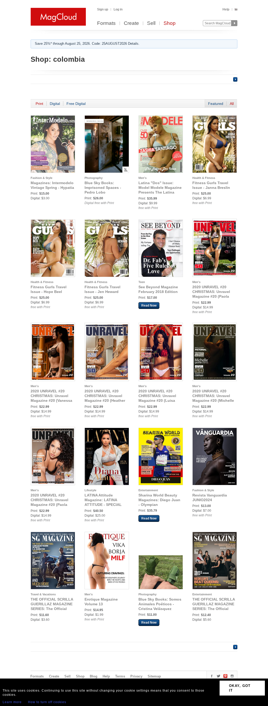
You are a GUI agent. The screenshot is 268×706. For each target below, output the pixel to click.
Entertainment (148, 490)
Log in (118, 9)
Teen (141, 282)
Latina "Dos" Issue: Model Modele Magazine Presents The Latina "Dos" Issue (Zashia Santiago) (160, 192)
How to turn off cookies (47, 702)
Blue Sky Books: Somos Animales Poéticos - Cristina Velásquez (159, 604)
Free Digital (76, 103)
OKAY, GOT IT (240, 688)
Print (39, 103)
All (232, 103)
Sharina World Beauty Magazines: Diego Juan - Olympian (159, 500)
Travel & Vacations (43, 594)
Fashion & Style (41, 177)
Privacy (136, 676)
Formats (106, 23)
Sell (151, 23)
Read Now (149, 305)
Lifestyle (90, 490)
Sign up (102, 9)
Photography (94, 177)
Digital (55, 103)
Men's (142, 177)
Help (225, 9)
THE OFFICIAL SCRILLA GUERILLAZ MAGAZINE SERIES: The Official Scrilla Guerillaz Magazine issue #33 (52, 608)
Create (131, 23)
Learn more (12, 702)
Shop (170, 23)
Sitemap (154, 676)
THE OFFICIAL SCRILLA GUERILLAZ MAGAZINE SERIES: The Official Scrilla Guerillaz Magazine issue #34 (213, 608)
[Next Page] (235, 79)
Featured (215, 103)
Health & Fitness (203, 177)
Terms (120, 676)
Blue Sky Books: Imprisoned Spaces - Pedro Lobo (103, 187)
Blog (93, 676)
